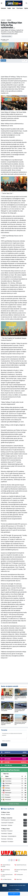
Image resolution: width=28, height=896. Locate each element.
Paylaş (4, 60)
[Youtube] (16, 860)
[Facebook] (9, 860)
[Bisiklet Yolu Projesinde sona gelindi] (7, 704)
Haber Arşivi (19, 879)
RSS (5, 885)
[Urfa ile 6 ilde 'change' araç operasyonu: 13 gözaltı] (21, 704)
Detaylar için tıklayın (14, 803)
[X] (11, 860)
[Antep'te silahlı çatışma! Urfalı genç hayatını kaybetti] (7, 717)
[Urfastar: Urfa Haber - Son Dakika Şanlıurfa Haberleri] (13, 3)
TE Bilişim (17, 889)
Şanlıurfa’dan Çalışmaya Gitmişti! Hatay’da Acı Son (20, 723)
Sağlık (9, 8)
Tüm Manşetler (19, 874)
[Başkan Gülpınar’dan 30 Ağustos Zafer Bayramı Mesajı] (7, 692)
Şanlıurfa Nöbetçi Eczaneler (5, 865)
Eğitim (26, 8)
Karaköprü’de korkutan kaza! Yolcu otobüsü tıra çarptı (20, 697)
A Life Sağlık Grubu (14, 893)
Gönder (4, 744)
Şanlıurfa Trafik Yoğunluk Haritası (21, 870)
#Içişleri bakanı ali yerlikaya (6, 36)
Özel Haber (20, 8)
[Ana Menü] (1, 3)
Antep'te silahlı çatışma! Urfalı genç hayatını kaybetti (7, 723)
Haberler (3, 20)
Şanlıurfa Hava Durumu (21, 864)
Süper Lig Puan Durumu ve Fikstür (7, 875)
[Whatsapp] (19, 860)
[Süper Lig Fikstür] (26, 808)
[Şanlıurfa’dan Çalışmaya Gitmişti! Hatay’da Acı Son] (21, 717)
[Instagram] (14, 860)
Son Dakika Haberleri (6, 879)
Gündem (3, 8)
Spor (13, 8)
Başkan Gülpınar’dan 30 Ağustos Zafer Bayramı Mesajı (7, 697)
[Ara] (26, 3)
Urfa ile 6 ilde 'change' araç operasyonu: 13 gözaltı (20, 710)
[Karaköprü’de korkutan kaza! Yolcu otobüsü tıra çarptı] (21, 692)
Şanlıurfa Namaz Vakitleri (5, 870)
